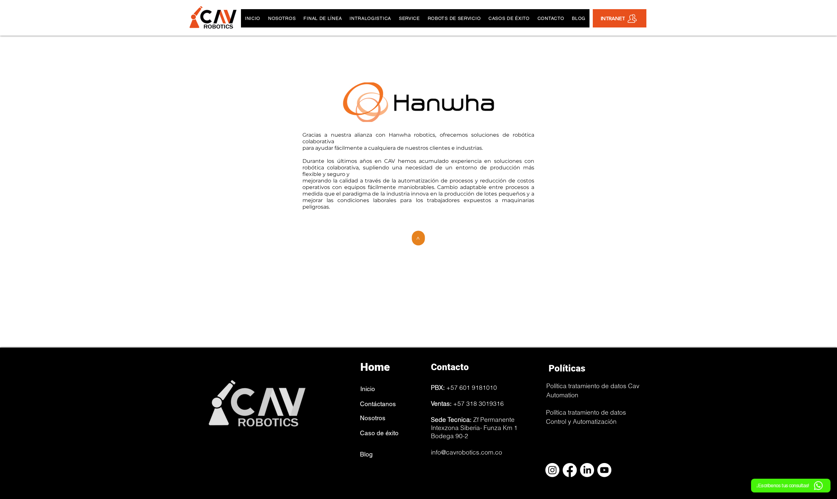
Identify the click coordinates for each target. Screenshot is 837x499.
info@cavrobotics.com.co (466, 452)
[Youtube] (604, 470)
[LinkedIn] (587, 470)
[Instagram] (552, 470)
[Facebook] (570, 470)
